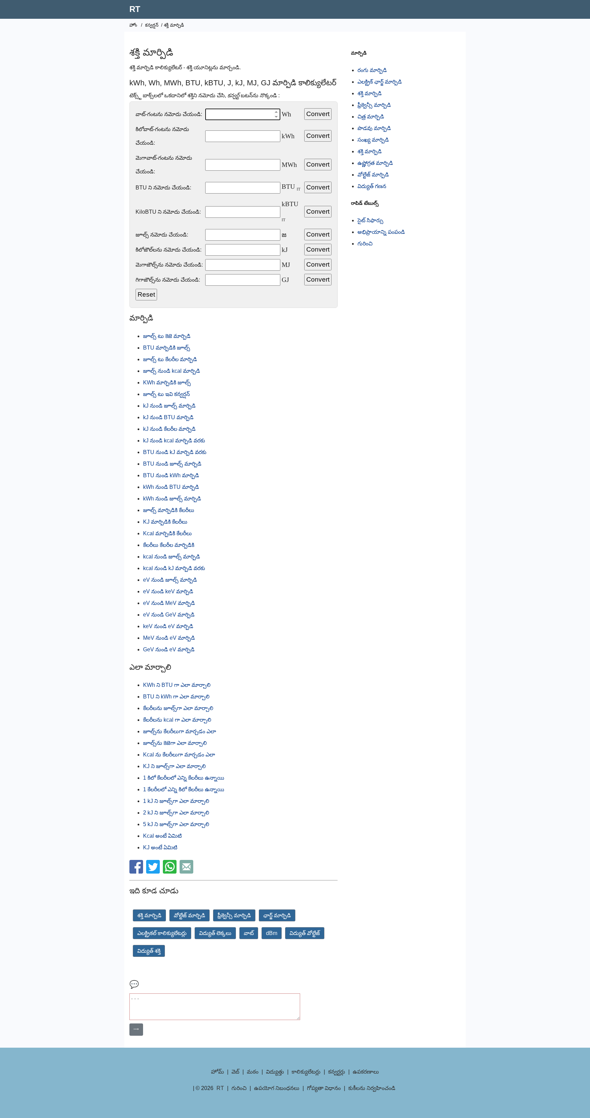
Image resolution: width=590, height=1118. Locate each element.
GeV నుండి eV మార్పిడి (169, 649)
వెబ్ (235, 1072)
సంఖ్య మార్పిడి (373, 140)
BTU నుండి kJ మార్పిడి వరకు (175, 452)
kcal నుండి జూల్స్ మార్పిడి (171, 557)
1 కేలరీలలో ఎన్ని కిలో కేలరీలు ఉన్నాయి (183, 789)
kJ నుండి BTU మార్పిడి (168, 417)
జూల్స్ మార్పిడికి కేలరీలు (168, 510)
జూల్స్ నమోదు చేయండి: (162, 235)
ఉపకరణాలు (366, 1072)
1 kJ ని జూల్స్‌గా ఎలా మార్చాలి (176, 801)
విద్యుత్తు (275, 1072)
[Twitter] (153, 872)
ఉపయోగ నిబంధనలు (276, 1088)
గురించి (365, 243)
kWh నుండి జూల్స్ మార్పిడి (172, 498)
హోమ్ (217, 1072)
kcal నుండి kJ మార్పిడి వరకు (174, 568)
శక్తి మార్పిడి (149, 915)
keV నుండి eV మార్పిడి (168, 626)
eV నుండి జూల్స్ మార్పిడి (170, 580)
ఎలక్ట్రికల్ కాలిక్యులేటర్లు (162, 933)
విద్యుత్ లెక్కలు (215, 933)
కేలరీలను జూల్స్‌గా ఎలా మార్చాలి (178, 708)
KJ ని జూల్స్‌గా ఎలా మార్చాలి (174, 766)
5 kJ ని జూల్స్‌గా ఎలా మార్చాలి (176, 824)
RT (134, 9)
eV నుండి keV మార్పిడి (168, 591)
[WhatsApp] (170, 872)
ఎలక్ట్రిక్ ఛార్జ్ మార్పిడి (379, 82)
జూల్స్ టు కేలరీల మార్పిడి (170, 359)
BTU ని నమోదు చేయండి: (163, 187)
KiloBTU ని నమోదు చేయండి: (168, 212)
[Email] (187, 872)
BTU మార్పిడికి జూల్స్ (166, 348)
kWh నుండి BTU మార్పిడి (171, 487)
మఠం (252, 1072)
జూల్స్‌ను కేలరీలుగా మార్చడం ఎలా (179, 731)
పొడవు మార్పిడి (374, 128)
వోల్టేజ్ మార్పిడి (189, 915)
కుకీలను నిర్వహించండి (371, 1088)
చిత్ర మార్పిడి (370, 116)
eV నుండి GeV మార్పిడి (169, 615)
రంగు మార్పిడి (372, 70)
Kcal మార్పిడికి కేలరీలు (167, 533)
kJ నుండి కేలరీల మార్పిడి (169, 429)
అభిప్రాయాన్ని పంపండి (381, 232)
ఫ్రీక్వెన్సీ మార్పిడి (234, 915)
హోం (133, 25)
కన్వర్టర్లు (336, 1072)
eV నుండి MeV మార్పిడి (169, 603)
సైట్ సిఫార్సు (370, 220)
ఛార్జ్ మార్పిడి (277, 915)
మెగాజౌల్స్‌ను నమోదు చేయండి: (169, 265)
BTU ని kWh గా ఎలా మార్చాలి (176, 696)
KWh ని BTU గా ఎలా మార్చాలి (177, 685)
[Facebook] (137, 872)
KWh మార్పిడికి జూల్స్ (167, 382)
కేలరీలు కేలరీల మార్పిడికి (168, 545)
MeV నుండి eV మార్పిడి (169, 638)
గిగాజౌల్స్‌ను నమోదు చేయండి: (168, 280)
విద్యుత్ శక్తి (148, 951)
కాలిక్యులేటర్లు (306, 1072)
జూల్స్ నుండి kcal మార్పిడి (171, 371)
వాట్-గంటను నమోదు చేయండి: (169, 114)
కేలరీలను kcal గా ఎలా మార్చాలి (177, 720)
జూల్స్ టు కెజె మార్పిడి (167, 336)
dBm (271, 933)
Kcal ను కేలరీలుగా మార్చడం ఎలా (179, 755)
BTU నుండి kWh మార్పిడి (171, 475)
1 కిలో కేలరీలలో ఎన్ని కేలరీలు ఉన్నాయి (183, 778)
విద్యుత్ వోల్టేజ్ (305, 933)
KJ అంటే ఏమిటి (160, 847)
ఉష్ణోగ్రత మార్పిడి (375, 163)
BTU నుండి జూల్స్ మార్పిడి (172, 464)
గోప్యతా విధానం (324, 1088)
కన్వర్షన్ (151, 25)
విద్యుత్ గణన (371, 186)
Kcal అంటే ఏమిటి (162, 836)
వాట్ (249, 933)
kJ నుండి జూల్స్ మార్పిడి (169, 406)
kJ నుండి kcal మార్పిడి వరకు (174, 440)
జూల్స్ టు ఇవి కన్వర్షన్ (166, 394)
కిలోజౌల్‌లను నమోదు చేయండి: (168, 250)
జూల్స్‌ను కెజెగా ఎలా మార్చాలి (175, 743)
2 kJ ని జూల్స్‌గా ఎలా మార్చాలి (176, 813)
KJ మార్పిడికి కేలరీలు (165, 522)
